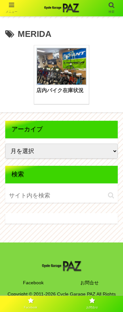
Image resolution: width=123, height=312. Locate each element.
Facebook (33, 282)
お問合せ (89, 282)
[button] (111, 195)
